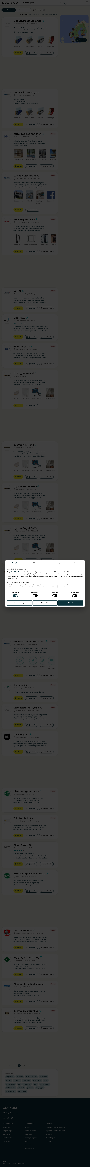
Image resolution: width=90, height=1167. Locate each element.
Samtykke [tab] (15, 563)
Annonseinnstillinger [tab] (54, 563)
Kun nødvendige (19, 603)
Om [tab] (75, 563)
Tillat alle (70, 603)
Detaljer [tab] (35, 563)
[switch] (35, 595)
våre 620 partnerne (16, 572)
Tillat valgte (45, 603)
